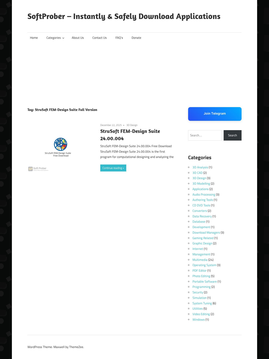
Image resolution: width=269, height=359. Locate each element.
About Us (78, 37)
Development (201, 227)
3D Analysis (200, 167)
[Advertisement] (134, 70)
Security (198, 292)
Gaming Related (203, 238)
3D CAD (198, 172)
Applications (201, 189)
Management (201, 254)
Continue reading (112, 168)
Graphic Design (202, 243)
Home (34, 37)
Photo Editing (201, 276)
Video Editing (201, 314)
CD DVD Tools (201, 205)
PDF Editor (200, 270)
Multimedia (200, 259)
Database (199, 221)
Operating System (204, 265)
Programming (202, 286)
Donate (136, 37)
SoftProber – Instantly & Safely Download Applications (124, 16)
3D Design (132, 125)
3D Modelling (201, 183)
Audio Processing (204, 194)
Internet (198, 248)
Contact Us (99, 37)
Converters (200, 210)
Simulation (200, 297)
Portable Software (205, 281)
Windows (199, 319)
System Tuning (202, 303)
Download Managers (206, 232)
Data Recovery (202, 216)
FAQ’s (119, 37)
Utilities (198, 308)
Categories (53, 37)
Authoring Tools (203, 199)
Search (232, 135)
